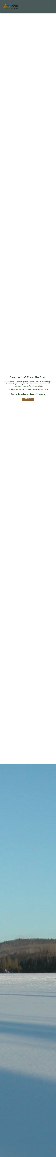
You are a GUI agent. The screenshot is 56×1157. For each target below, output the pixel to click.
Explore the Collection (28, 399)
